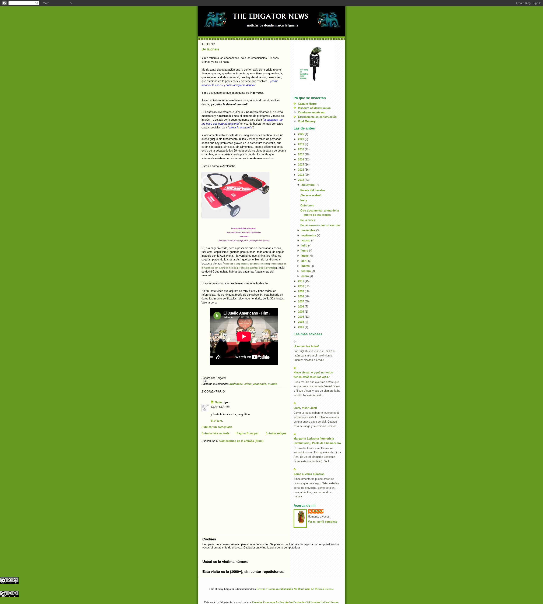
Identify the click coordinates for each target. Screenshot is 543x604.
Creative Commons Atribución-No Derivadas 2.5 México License (295, 588)
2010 (301, 286)
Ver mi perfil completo (322, 521)
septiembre (309, 235)
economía (259, 384)
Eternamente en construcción (317, 116)
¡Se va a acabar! (310, 195)
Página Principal (247, 433)
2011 (301, 281)
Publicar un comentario (217, 427)
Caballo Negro (307, 103)
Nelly (303, 200)
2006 (301, 306)
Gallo (218, 402)
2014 (301, 169)
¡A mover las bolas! (306, 346)
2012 (301, 179)
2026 (301, 134)
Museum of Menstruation (314, 108)
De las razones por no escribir (320, 225)
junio (305, 250)
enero (305, 276)
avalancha (236, 384)
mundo (272, 384)
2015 (301, 164)
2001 (301, 327)
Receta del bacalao (312, 190)
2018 (301, 149)
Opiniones (307, 205)
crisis (248, 384)
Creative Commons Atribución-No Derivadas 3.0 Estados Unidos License (295, 602)
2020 (301, 139)
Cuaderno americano (311, 112)
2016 (301, 159)
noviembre (308, 230)
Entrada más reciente (215, 433)
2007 (301, 301)
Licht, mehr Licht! (305, 407)
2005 (301, 311)
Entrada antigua (276, 433)
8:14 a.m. (217, 420)
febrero (306, 271)
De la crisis (210, 49)
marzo (306, 265)
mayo (305, 255)
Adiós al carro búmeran (309, 474)
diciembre (308, 184)
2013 (301, 174)
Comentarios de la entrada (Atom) (241, 441)
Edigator (317, 511)
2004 (301, 316)
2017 (301, 154)
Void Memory (306, 121)
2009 (301, 291)
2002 (301, 321)
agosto (306, 240)
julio (304, 245)
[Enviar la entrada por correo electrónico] (244, 381)
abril (304, 260)
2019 (301, 144)
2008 (301, 296)
